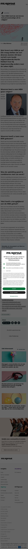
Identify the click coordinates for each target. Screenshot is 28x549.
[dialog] (14, 274)
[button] (14, 271)
